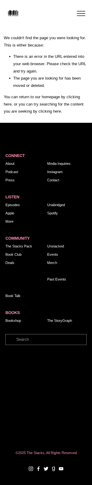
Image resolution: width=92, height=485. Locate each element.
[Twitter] (46, 468)
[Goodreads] (53, 468)
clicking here (49, 111)
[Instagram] (31, 468)
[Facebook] (38, 468)
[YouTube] (61, 468)
